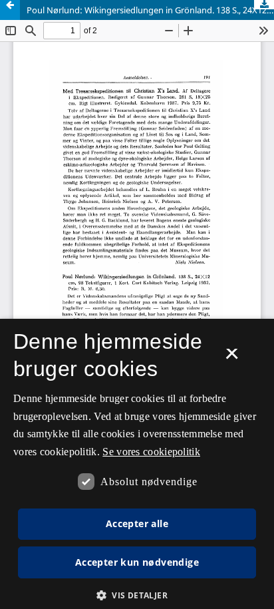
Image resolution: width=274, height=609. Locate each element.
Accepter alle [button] (137, 523)
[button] (137, 595)
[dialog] (137, 464)
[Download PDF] (264, 4)
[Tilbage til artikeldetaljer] (10, 10)
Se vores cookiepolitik (151, 451)
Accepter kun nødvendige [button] (137, 562)
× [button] (231, 358)
